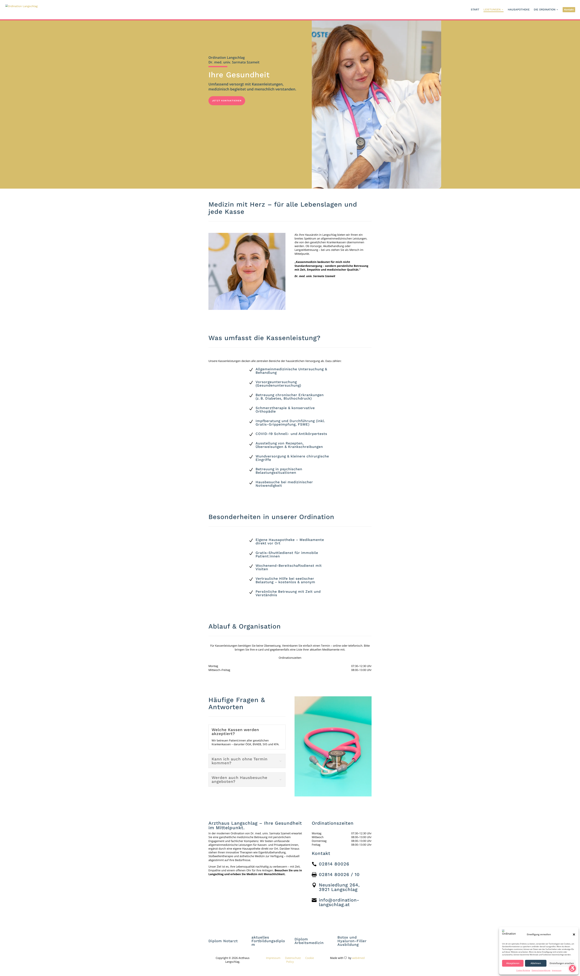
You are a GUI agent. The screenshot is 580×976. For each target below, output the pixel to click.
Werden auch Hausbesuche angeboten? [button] (239, 779)
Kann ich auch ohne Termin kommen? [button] (239, 761)
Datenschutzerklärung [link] (541, 970)
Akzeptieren (512, 963)
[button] (573, 934)
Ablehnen (536, 963)
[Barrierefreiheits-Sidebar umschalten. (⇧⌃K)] (572, 968)
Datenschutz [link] (293, 958)
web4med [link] (358, 958)
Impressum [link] (556, 970)
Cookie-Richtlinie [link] (523, 970)
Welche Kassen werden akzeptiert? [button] (235, 732)
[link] (21, 9)
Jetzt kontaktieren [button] (227, 100)
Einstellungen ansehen (562, 963)
